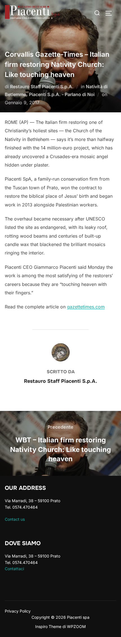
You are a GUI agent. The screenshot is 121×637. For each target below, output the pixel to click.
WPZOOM (76, 626)
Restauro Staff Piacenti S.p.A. (41, 86)
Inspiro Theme (48, 626)
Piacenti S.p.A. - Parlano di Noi (62, 94)
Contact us (15, 519)
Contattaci (14, 568)
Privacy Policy (18, 611)
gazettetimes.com (86, 307)
